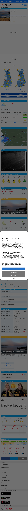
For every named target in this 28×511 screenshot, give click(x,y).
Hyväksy (13, 268)
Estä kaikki (14, 275)
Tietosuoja (14, 278)
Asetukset (14, 272)
